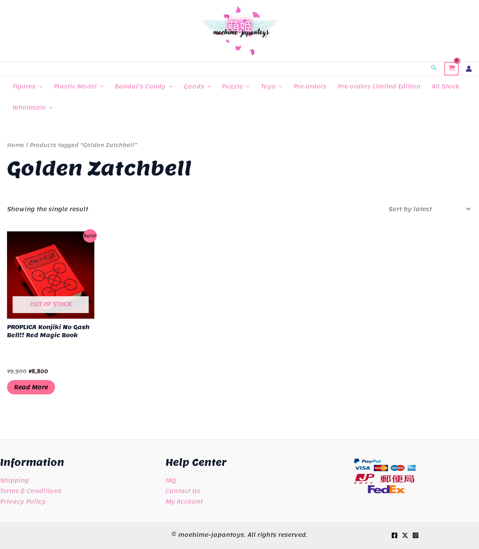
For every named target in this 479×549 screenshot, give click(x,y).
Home (15, 145)
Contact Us (183, 490)
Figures (24, 86)
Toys (268, 86)
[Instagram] (415, 535)
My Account (184, 501)
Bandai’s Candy (140, 86)
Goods (194, 86)
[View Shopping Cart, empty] (451, 68)
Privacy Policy (23, 501)
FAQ (171, 480)
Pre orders (310, 86)
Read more (31, 387)
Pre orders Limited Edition (379, 86)
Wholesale (29, 107)
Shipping (14, 480)
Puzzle (232, 86)
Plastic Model (75, 86)
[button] (434, 68)
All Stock (445, 86)
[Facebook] (394, 535)
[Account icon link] (469, 69)
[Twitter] (405, 535)
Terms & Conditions (31, 490)
